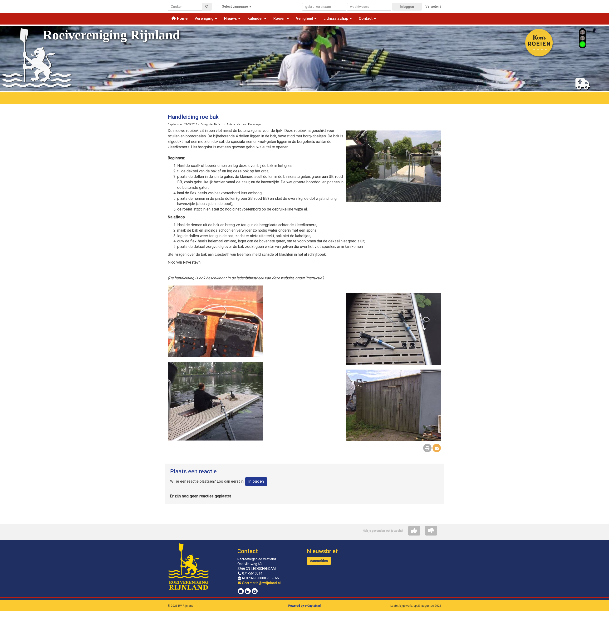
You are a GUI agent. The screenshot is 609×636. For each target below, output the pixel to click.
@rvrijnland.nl (261, 583)
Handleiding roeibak (193, 117)
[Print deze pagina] (427, 448)
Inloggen (407, 7)
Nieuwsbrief (322, 551)
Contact (247, 551)
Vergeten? (433, 6)
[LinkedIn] (247, 592)
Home (181, 18)
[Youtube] (254, 592)
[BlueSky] (240, 592)
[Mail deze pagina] (436, 448)
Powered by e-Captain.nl (304, 605)
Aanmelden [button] (319, 561)
